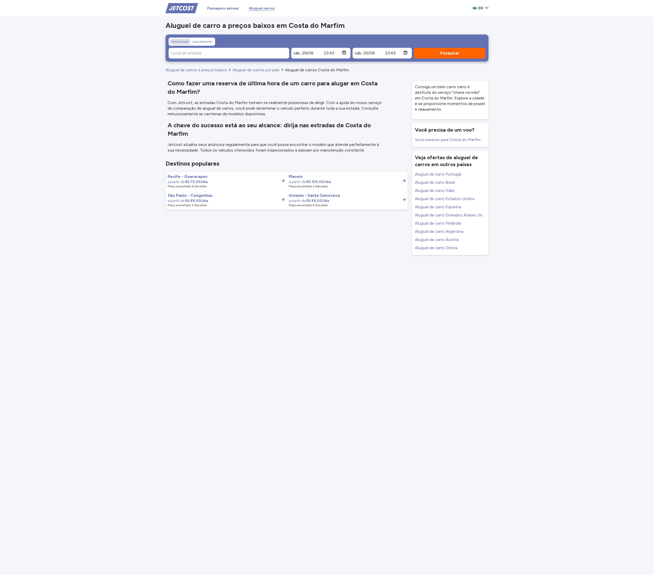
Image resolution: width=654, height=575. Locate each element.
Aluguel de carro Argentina (439, 231)
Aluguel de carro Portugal (438, 174)
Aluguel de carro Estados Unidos (445, 198)
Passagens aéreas (223, 8)
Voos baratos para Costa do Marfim (448, 139)
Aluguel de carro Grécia (436, 247)
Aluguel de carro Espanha (438, 206)
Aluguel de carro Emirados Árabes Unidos (450, 215)
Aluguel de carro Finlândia (438, 223)
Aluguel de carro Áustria (437, 239)
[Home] (182, 7)
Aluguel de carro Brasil (435, 182)
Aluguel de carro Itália (434, 190)
